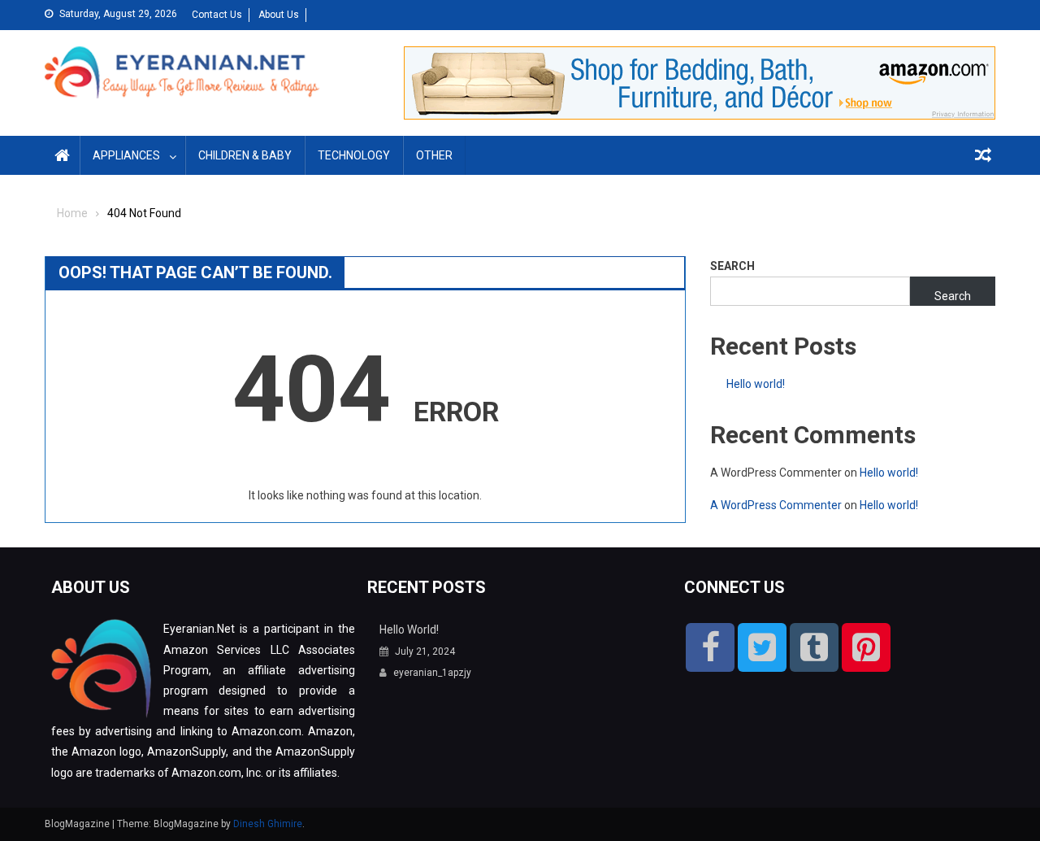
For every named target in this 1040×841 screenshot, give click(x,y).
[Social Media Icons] (710, 647)
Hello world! (755, 383)
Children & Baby (245, 155)
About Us (278, 14)
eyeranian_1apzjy (432, 672)
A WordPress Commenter (776, 505)
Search (732, 265)
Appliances (126, 155)
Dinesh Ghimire (267, 824)
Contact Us (217, 14)
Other (434, 155)
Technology (354, 155)
